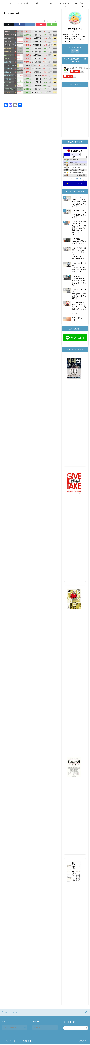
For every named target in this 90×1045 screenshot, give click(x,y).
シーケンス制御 (23, 3)
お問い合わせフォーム (80, 4)
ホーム (9, 3)
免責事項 (26, 1041)
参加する (83, 180)
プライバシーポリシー (12, 1041)
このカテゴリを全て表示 (75, 178)
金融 (37, 3)
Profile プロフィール (65, 4)
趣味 (50, 3)
